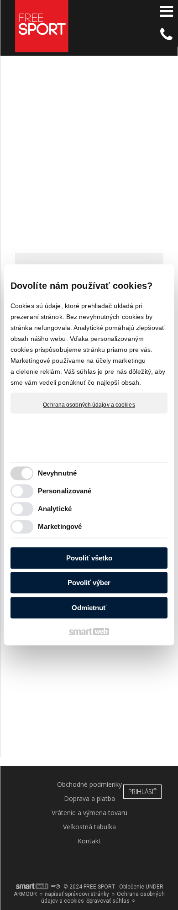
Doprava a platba (89, 798)
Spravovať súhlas (108, 901)
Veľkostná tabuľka (89, 826)
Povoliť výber (89, 583)
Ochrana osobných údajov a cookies (89, 405)
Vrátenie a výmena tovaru (89, 812)
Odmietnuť (89, 608)
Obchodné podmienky (89, 784)
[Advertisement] (89, 159)
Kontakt (89, 841)
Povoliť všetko (89, 558)
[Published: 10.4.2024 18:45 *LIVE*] (55, 887)
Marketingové (60, 527)
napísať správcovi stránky (77, 894)
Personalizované (65, 491)
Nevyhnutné (57, 473)
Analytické (55, 509)
